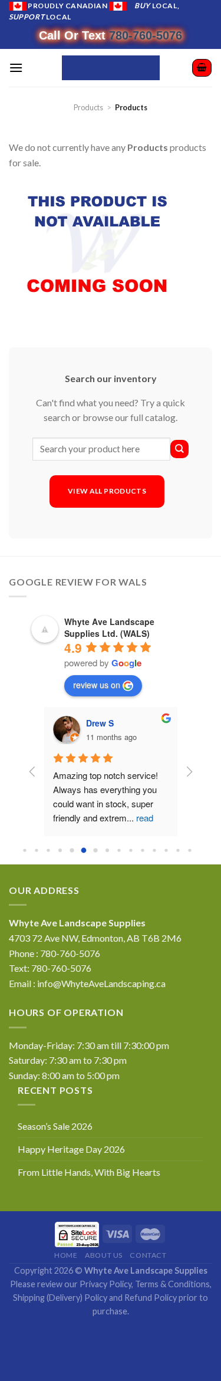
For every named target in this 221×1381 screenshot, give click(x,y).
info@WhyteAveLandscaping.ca (101, 983)
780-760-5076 (145, 35)
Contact (148, 1255)
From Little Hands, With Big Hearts (89, 1172)
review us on (96, 684)
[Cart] (202, 68)
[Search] (179, 449)
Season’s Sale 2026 (55, 1126)
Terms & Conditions (172, 1284)
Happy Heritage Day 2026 (71, 1149)
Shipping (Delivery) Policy (60, 1298)
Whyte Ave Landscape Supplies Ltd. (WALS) (109, 627)
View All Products (107, 490)
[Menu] (16, 67)
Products (88, 107)
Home (65, 1255)
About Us (104, 1255)
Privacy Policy (105, 1284)
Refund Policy (150, 1298)
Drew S (100, 723)
